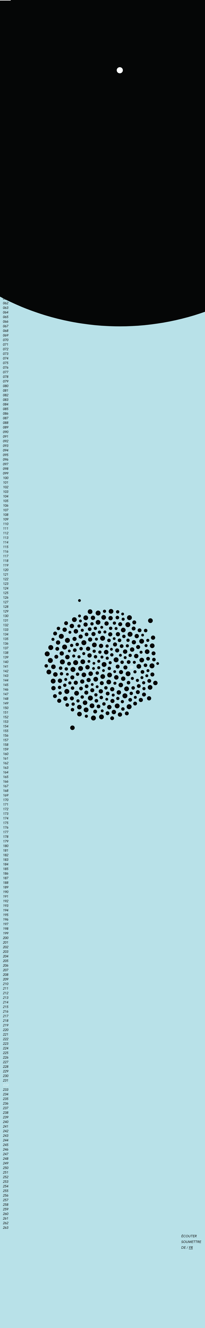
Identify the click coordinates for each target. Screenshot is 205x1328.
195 (5, 915)
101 (5, 482)
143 (5, 675)
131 (5, 620)
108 (5, 514)
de (183, 1247)
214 (5, 1002)
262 (5, 1223)
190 (5, 892)
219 (5, 1025)
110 (5, 524)
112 (5, 533)
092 (5, 441)
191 (5, 896)
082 (5, 395)
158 (5, 744)
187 (5, 878)
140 (5, 662)
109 (5, 519)
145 (5, 685)
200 (5, 938)
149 (5, 703)
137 (5, 648)
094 (5, 450)
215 (5, 1007)
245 (5, 1145)
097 (5, 464)
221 (5, 1034)
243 (5, 1135)
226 (5, 1057)
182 (5, 855)
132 (5, 625)
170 (5, 800)
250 (5, 1168)
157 (5, 740)
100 (5, 478)
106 (5, 505)
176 (5, 827)
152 (5, 717)
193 (5, 905)
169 (5, 795)
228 (5, 1066)
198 (5, 928)
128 (5, 606)
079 (5, 381)
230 (5, 1076)
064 (5, 312)
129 (5, 611)
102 (5, 487)
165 (5, 777)
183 (5, 859)
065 (5, 317)
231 (5, 1080)
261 (5, 1218)
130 (5, 616)
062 (5, 303)
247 (5, 1154)
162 (5, 763)
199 (5, 933)
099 (5, 473)
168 (5, 790)
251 (5, 1172)
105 (5, 501)
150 (5, 708)
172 (5, 809)
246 (5, 1149)
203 (5, 951)
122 (5, 579)
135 (5, 639)
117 (5, 556)
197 (5, 924)
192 (5, 901)
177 (5, 832)
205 (5, 961)
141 (5, 666)
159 (5, 749)
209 (5, 979)
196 (5, 919)
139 (5, 657)
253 (5, 1181)
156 (5, 735)
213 (5, 997)
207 (5, 970)
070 (5, 340)
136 (5, 643)
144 (5, 680)
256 (5, 1195)
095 (5, 455)
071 (5, 344)
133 (5, 629)
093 (5, 446)
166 (5, 781)
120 (5, 570)
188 (5, 882)
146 (5, 689)
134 (5, 634)
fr (191, 1247)
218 (5, 1020)
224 (5, 1048)
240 (5, 1122)
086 (5, 413)
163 (5, 767)
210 (5, 984)
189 (5, 887)
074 (5, 358)
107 (5, 510)
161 (5, 758)
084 (5, 404)
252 (5, 1177)
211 (5, 988)
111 (5, 528)
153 (5, 721)
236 (5, 1103)
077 (5, 372)
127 (5, 602)
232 (6, 1085)
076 (5, 367)
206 (5, 965)
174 (5, 818)
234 (5, 1094)
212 (5, 993)
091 (5, 436)
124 (5, 588)
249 (5, 1163)
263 (5, 1227)
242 (5, 1131)
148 (5, 698)
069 (5, 335)
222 (5, 1039)
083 (5, 400)
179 (5, 841)
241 (5, 1126)
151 (5, 712)
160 (5, 754)
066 (5, 321)
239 (5, 1117)
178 (5, 836)
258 (5, 1204)
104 (5, 496)
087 (5, 418)
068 (5, 331)
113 (5, 537)
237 (5, 1108)
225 (5, 1053)
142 (5, 671)
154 (5, 726)
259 (5, 1209)
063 (5, 308)
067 (5, 326)
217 (5, 1016)
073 (5, 354)
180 (5, 846)
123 (5, 583)
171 (5, 804)
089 (5, 427)
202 (5, 947)
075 (5, 363)
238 (5, 1112)
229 (5, 1071)
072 (5, 349)
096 (5, 459)
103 (5, 491)
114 (5, 542)
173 (5, 813)
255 (5, 1191)
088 (5, 423)
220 (5, 1030)
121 (5, 574)
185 (5, 869)
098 (5, 469)
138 (5, 652)
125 (5, 593)
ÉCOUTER (189, 1236)
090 (5, 432)
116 (5, 551)
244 (5, 1140)
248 (5, 1158)
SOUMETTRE (191, 1242)
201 (5, 942)
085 (5, 409)
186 (5, 873)
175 (5, 823)
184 (5, 864)
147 (5, 694)
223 (5, 1043)
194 (5, 910)
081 (5, 390)
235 (5, 1099)
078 (5, 377)
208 (5, 974)
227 (5, 1062)
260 (5, 1214)
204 (5, 956)
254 (5, 1186)
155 (5, 731)
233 (5, 1089)
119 (5, 565)
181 (5, 850)
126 (5, 597)
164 (5, 772)
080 (5, 386)
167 (5, 786)
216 (5, 1011)
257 (5, 1200)
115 (5, 547)
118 (5, 560)
